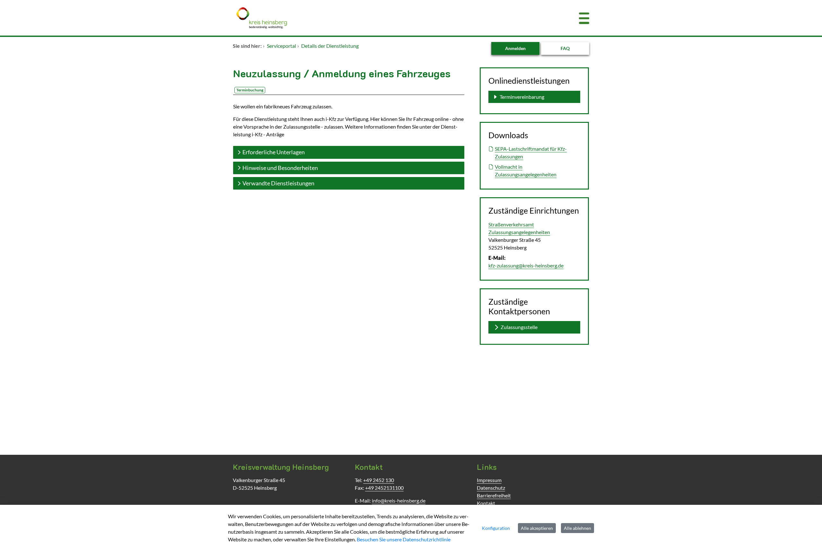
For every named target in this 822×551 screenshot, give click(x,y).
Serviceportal (281, 46)
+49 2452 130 (378, 480)
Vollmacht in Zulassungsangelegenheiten (525, 170)
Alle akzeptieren (537, 528)
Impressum (489, 480)
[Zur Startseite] (380, 18)
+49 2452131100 (384, 488)
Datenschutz (491, 488)
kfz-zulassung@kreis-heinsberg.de (526, 265)
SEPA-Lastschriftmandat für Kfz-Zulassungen (531, 152)
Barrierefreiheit (494, 495)
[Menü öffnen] (584, 17)
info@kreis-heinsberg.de (398, 500)
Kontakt (486, 503)
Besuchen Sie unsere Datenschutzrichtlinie (403, 539)
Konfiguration (496, 528)
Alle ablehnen (577, 528)
